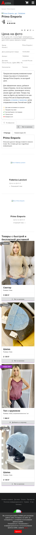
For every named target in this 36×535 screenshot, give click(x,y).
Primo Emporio (11, 9)
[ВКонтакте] (22, 30)
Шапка (6, 349)
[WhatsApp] (30, 30)
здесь (26, 528)
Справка (26, 502)
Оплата (23, 499)
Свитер (7, 287)
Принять (18, 531)
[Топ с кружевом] (18, 386)
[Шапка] (18, 324)
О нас (32, 502)
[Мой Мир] (33, 30)
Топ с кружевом (11, 410)
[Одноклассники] (25, 30)
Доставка (17, 499)
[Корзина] (27, 2)
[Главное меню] (33, 2)
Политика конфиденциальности (13, 502)
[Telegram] (27, 30)
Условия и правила (7, 499)
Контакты (18, 504)
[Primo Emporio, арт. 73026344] (13, 13)
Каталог (4, 9)
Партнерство (30, 499)
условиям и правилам (18, 100)
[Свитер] (18, 263)
